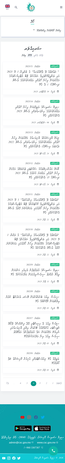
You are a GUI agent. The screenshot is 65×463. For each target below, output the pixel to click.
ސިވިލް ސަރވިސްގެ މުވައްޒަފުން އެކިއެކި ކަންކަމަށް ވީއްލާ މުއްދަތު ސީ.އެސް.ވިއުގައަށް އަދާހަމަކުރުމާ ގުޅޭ (35, 272)
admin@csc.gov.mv (20, 442)
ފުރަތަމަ (59, 383)
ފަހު (7, 383)
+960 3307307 (32, 447)
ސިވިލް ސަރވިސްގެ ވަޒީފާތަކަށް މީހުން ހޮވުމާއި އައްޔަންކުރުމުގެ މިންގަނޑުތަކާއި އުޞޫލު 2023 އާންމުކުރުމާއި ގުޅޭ (37, 111)
